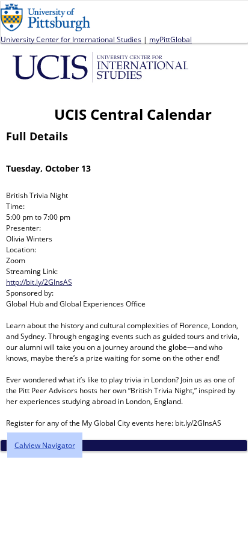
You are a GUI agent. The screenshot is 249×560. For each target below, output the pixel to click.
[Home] (102, 66)
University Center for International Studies (71, 39)
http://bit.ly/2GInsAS (39, 282)
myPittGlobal (170, 39)
